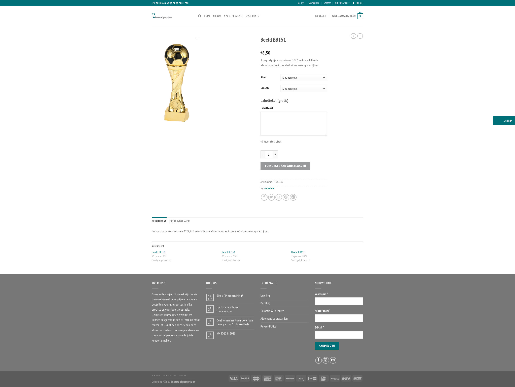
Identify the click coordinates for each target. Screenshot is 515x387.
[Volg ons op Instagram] (357, 3)
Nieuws (301, 3)
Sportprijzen (314, 3)
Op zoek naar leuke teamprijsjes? (228, 309)
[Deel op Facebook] (264, 197)
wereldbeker (269, 188)
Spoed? (507, 121)
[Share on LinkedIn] (293, 197)
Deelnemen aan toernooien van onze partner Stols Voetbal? (235, 322)
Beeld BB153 (228, 252)
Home (207, 16)
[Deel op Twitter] (271, 197)
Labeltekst (267, 108)
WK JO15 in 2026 (226, 333)
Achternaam (323, 311)
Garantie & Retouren (272, 311)
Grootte (265, 88)
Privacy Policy (268, 326)
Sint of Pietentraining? (230, 296)
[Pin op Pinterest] (286, 197)
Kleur (263, 77)
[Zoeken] (199, 16)
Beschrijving (159, 221)
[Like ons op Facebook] (353, 3)
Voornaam (321, 294)
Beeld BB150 (158, 252)
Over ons (251, 16)
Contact (327, 3)
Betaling (265, 303)
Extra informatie (179, 221)
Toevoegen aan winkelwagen (285, 166)
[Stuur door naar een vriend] (278, 197)
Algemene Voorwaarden (274, 318)
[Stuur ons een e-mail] (361, 3)
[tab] (159, 221)
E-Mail (319, 327)
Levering (265, 295)
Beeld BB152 (298, 252)
